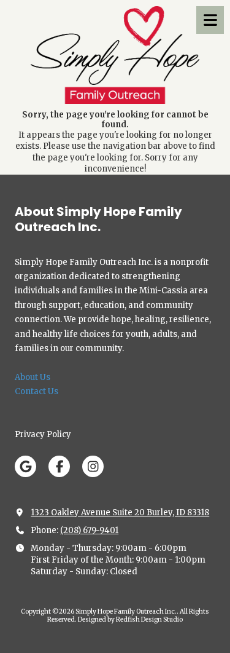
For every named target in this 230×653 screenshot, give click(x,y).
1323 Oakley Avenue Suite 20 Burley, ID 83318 (120, 512)
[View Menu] (210, 20)
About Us (32, 377)
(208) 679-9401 (89, 530)
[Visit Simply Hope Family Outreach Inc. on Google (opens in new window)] (25, 466)
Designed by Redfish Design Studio (130, 619)
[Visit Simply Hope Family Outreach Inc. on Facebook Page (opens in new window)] (59, 466)
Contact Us (36, 391)
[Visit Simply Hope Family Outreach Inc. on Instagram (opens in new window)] (93, 466)
